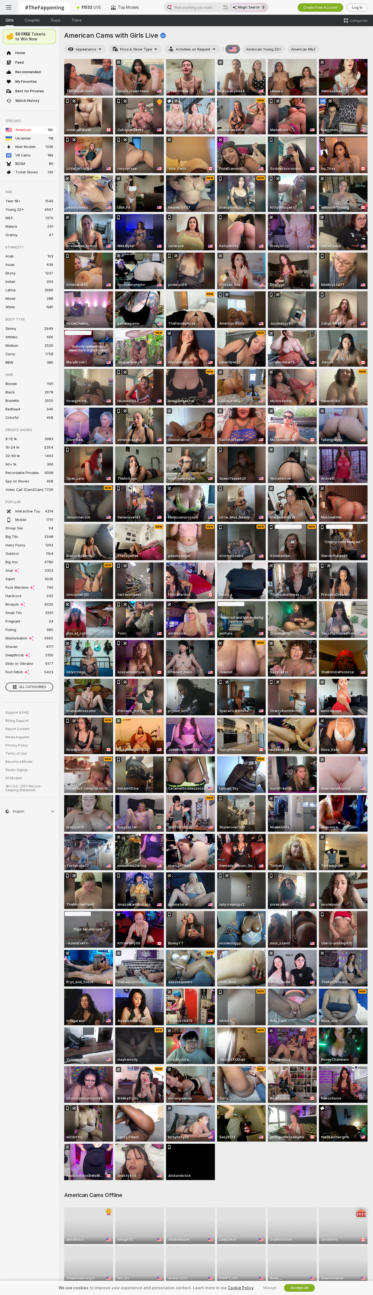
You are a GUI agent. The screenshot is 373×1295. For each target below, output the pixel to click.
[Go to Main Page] (44, 7)
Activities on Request (193, 49)
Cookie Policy (240, 1288)
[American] (232, 49)
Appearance (86, 49)
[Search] (225, 7)
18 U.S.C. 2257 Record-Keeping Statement (23, 788)
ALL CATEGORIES (32, 687)
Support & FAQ (17, 713)
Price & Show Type (136, 49)
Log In (357, 7)
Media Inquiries (17, 737)
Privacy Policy (16, 745)
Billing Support (17, 721)
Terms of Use (16, 753)
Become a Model (18, 762)
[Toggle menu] (8, 7)
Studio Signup (16, 770)
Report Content (17, 729)
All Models (13, 778)
